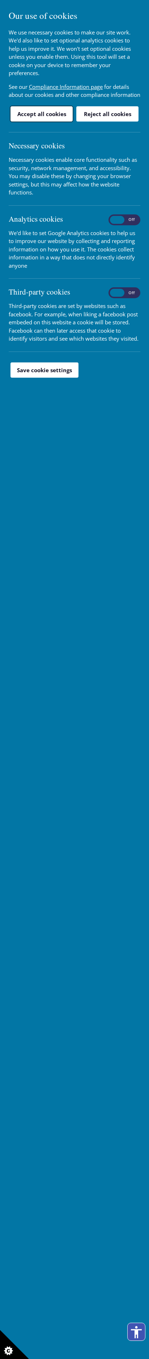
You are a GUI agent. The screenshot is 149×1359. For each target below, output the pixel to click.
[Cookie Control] (14, 1344)
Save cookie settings (44, 370)
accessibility (136, 1332)
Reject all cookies (107, 114)
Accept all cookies (41, 114)
